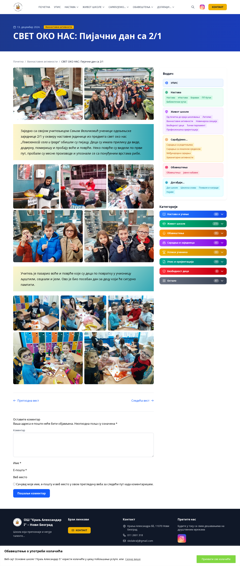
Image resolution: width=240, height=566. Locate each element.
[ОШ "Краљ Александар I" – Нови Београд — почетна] (18, 7)
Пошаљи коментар (31, 493)
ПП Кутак (206, 97)
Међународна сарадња (179, 153)
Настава (171, 97)
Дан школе (172, 187)
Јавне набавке (190, 172)
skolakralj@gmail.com (140, 540)
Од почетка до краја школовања (183, 116)
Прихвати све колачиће (216, 559)
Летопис (207, 116)
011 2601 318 (135, 535)
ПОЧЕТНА (44, 7)
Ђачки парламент (196, 125)
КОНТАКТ (217, 7)
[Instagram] (182, 538)
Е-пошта (20, 470)
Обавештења (173, 172)
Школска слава (188, 187)
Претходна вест (28, 401)
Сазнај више (133, 559)
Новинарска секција (206, 121)
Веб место (20, 477)
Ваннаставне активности (59, 27)
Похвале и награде (209, 187)
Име (17, 463)
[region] (120, 556)
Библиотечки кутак (176, 101)
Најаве (170, 191)
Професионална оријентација (182, 129)
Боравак (195, 97)
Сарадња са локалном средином (183, 148)
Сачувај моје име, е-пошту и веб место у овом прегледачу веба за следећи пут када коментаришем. (84, 484)
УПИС (57, 7)
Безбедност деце (175, 125)
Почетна (18, 61)
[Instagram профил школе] (202, 7)
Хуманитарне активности (180, 157)
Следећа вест (140, 401)
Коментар (19, 430)
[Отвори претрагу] (193, 7)
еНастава (183, 97)
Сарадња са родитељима (180, 144)
